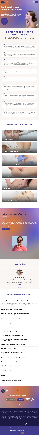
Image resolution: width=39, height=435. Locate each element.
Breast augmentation (11, 151)
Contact (21, 399)
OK (23, 432)
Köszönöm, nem (17, 432)
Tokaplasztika (8, 176)
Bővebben (22, 430)
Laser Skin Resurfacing (11, 201)
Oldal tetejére (19, 404)
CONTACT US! (4, 21)
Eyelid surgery (8, 139)
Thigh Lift (7, 188)
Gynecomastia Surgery (11, 164)
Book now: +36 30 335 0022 (33, 2)
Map (28, 399)
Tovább (19, 284)
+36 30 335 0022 (11, 399)
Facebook (32, 399)
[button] (18, 287)
